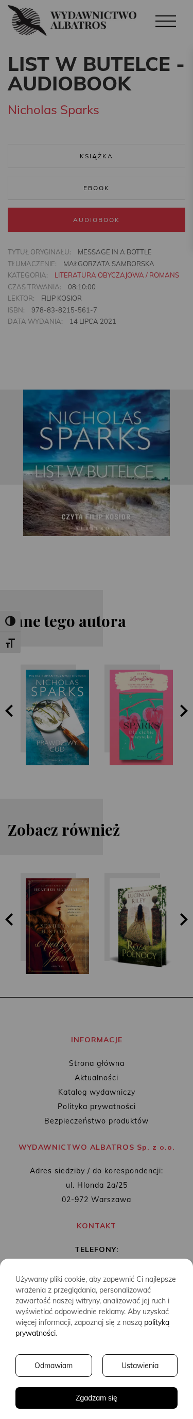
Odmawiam (53, 1365)
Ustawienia (140, 1365)
